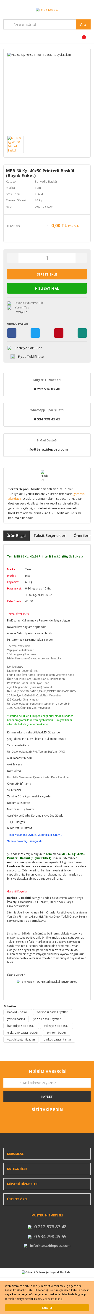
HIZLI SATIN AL (47, 288)
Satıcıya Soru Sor (28, 348)
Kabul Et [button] (47, 1307)
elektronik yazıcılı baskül (22, 1033)
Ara (83, 24)
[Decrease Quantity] (12, 258)
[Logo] (47, 10)
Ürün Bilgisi (16, 535)
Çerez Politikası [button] (53, 1299)
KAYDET (47, 1096)
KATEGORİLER (17, 1169)
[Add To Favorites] (47, 303)
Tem (38, 188)
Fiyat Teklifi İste (31, 356)
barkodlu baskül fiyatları (52, 1012)
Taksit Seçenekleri (50, 535)
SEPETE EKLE (47, 274)
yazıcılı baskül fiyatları (47, 1019)
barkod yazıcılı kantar (57, 1039)
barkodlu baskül (17, 1012)
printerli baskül (56, 1033)
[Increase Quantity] (81, 258)
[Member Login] (23, 38)
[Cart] (70, 38)
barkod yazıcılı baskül (21, 1026)
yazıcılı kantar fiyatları (21, 1039)
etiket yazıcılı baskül (56, 1026)
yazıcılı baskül (16, 1019)
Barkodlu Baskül (46, 181)
